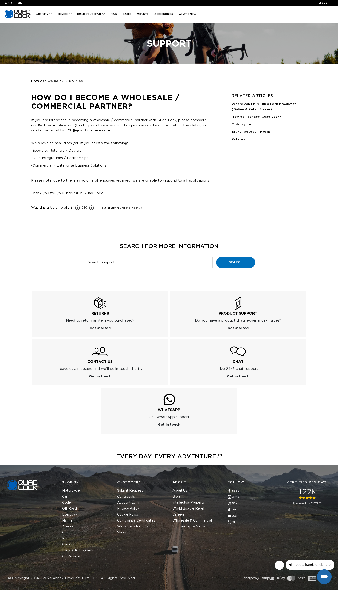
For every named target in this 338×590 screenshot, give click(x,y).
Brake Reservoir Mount (251, 131)
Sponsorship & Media (188, 526)
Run (65, 538)
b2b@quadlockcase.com (87, 130)
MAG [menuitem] (114, 14)
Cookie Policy (128, 514)
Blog (176, 496)
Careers (178, 514)
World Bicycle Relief (188, 508)
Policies (76, 81)
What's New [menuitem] (187, 14)
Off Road (69, 508)
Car (64, 496)
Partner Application (56, 125)
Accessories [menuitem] (163, 14)
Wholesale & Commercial (192, 520)
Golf (65, 532)
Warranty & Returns (132, 526)
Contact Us (126, 496)
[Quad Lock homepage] (18, 18)
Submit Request (130, 490)
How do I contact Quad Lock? (256, 116)
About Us (179, 490)
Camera (68, 544)
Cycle (66, 502)
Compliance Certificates (136, 520)
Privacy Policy (128, 508)
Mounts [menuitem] (143, 14)
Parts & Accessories (78, 550)
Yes (91, 208)
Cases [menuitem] (127, 14)
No (77, 208)
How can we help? (47, 81)
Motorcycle (241, 124)
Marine (67, 520)
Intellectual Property (188, 502)
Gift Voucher (72, 556)
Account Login (128, 502)
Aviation (68, 526)
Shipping (124, 532)
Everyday (69, 514)
